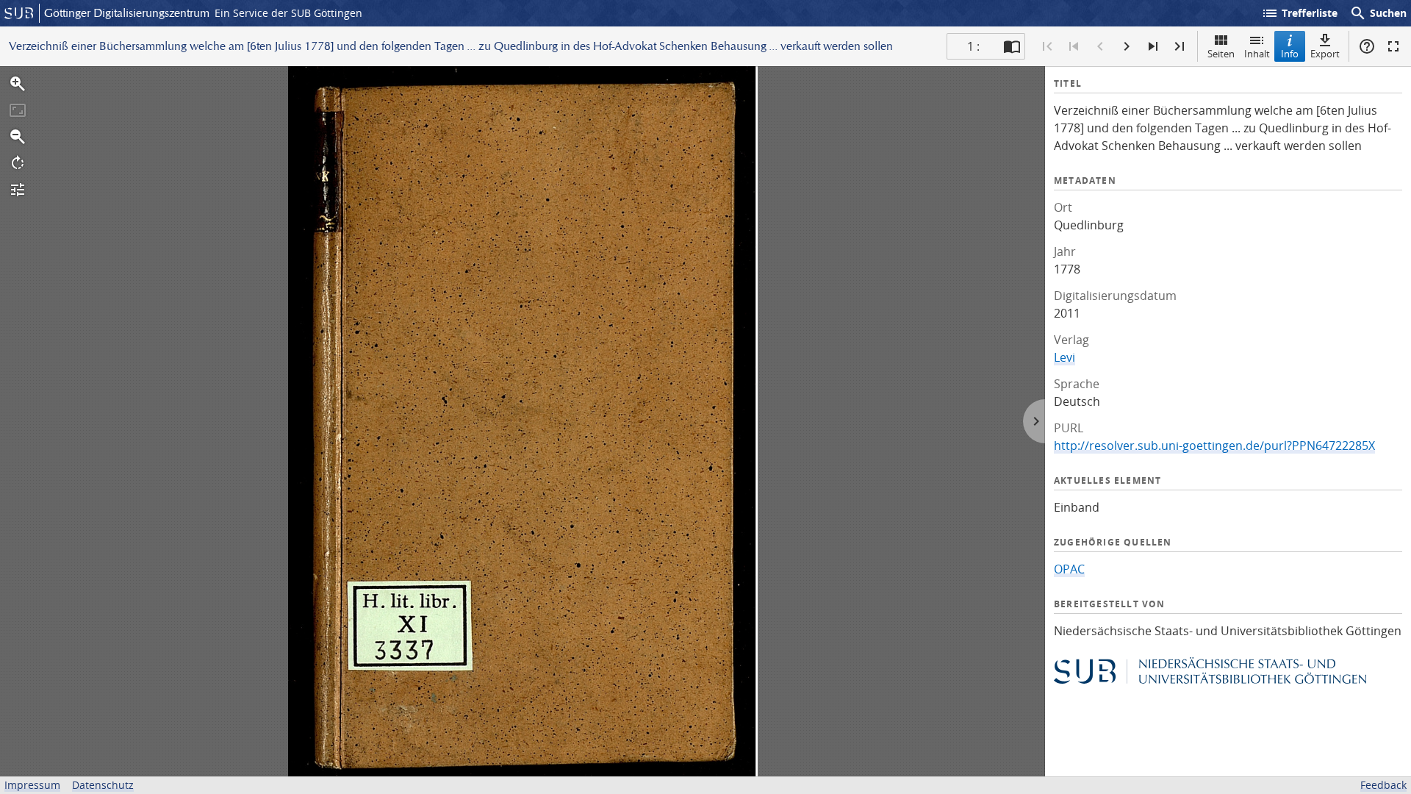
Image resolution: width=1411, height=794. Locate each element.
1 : (973, 46)
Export (1325, 53)
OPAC (1069, 569)
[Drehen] (17, 163)
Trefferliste (1299, 13)
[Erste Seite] (1047, 46)
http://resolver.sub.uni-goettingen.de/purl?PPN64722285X (1214, 445)
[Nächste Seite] (1126, 46)
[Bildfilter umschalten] (17, 189)
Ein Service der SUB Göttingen (288, 13)
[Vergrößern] (17, 84)
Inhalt (1257, 53)
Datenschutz (103, 785)
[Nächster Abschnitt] (1153, 46)
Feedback (1383, 785)
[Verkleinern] (17, 137)
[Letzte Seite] (1179, 46)
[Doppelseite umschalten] (1012, 46)
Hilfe (1367, 46)
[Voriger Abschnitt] (1073, 46)
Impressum (32, 785)
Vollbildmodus (1393, 46)
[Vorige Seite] (1100, 46)
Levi (1064, 357)
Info (1290, 53)
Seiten (1221, 53)
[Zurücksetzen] (17, 110)
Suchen (1378, 13)
